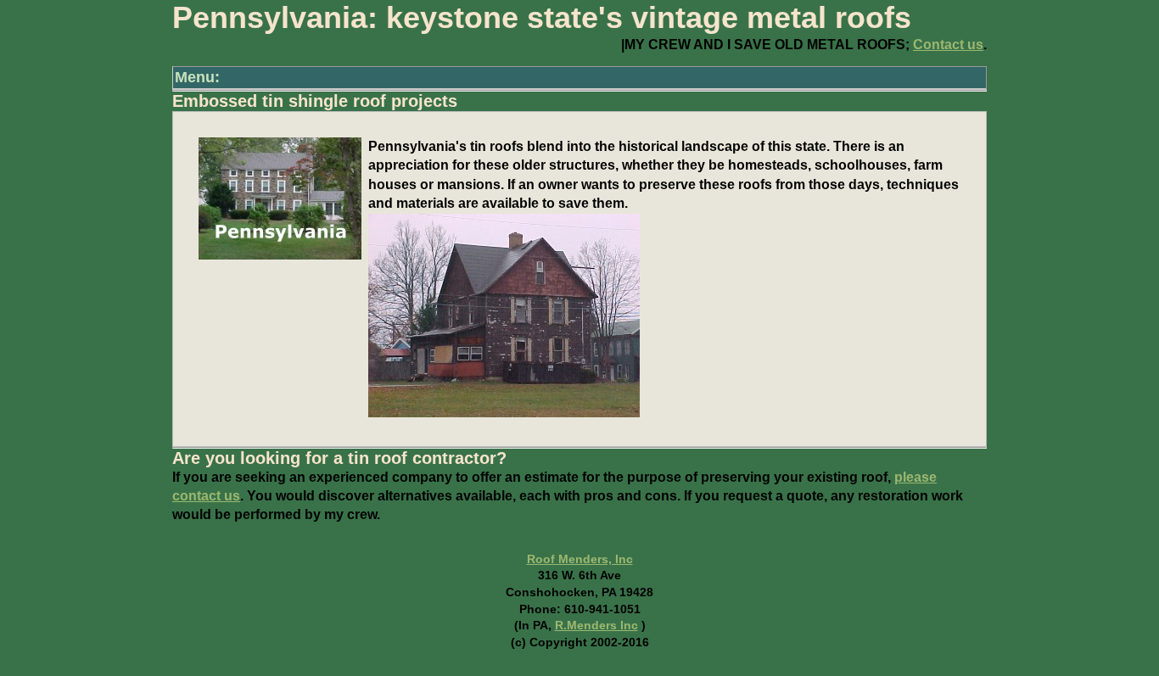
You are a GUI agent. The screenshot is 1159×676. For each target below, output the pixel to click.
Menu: (197, 77)
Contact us (948, 44)
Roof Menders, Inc (580, 559)
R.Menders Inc (596, 625)
